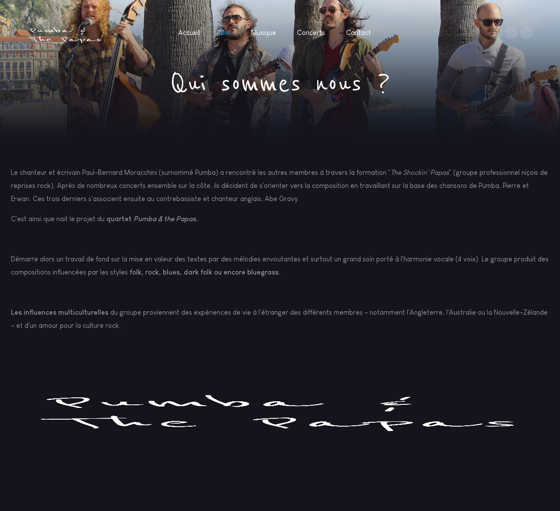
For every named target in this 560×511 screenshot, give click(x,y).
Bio (225, 32)
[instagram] (511, 32)
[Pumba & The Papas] (65, 34)
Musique (263, 32)
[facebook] (496, 32)
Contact (358, 32)
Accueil (189, 32)
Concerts (311, 32)
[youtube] (526, 32)
